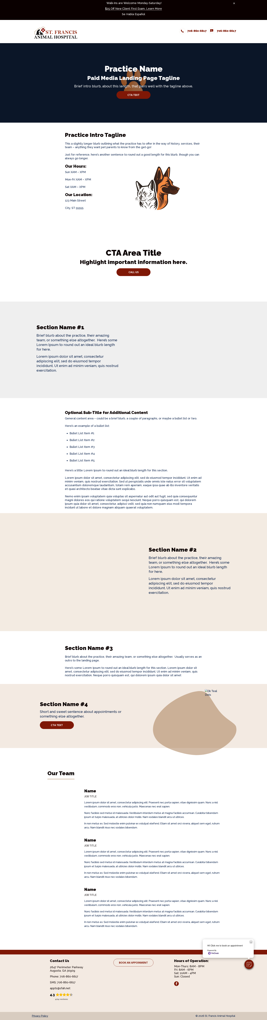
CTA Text (133, 95)
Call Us (134, 272)
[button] (249, 964)
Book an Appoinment (133, 962)
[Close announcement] (234, 3)
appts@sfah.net (60, 988)
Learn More (154, 8)
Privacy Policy (40, 1015)
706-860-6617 (69, 976)
